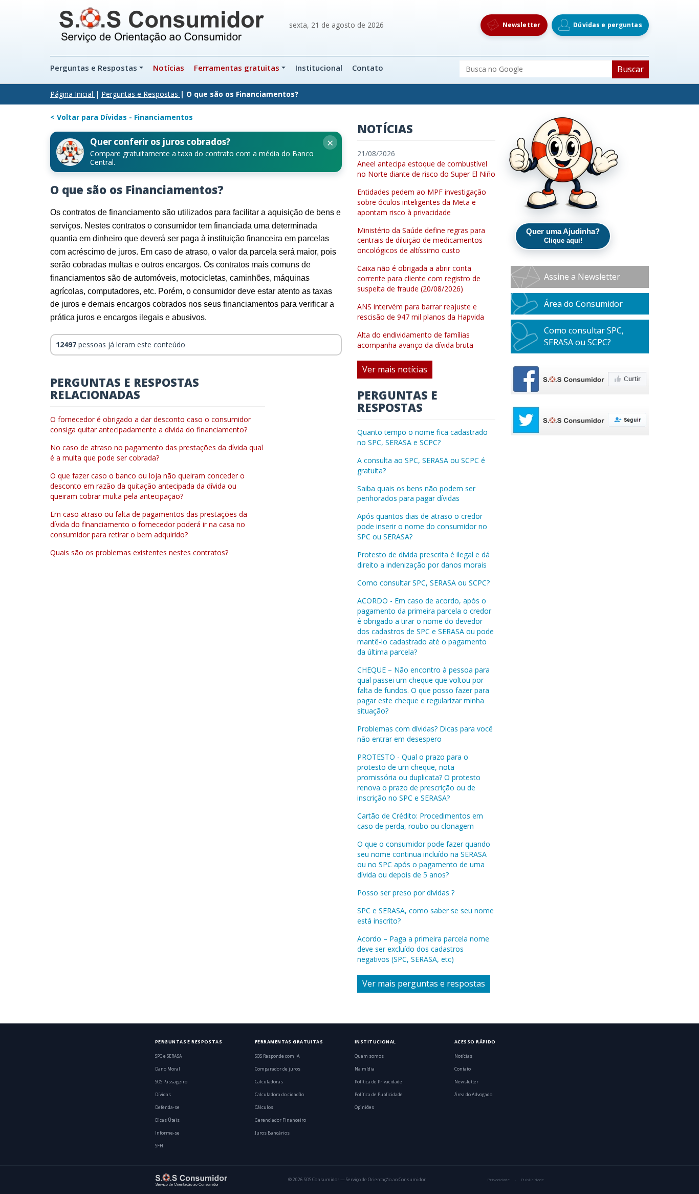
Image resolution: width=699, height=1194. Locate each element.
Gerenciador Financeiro (280, 1120)
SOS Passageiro (171, 1082)
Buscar (630, 69)
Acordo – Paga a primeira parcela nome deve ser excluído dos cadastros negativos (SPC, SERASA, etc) (423, 949)
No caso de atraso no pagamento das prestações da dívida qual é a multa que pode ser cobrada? (156, 453)
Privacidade (498, 1179)
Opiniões (364, 1107)
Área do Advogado (473, 1095)
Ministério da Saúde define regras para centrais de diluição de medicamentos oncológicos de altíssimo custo (421, 240)
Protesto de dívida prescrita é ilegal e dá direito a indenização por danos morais (423, 560)
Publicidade (532, 1179)
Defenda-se (167, 1107)
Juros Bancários (272, 1133)
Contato (367, 67)
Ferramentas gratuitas (236, 67)
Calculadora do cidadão (279, 1095)
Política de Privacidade (378, 1082)
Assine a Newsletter (582, 276)
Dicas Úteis (167, 1120)
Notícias (168, 67)
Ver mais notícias (394, 369)
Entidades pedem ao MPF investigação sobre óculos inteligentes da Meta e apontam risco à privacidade (421, 202)
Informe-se (167, 1133)
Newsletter (466, 1082)
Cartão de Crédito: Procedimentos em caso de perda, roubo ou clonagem (420, 821)
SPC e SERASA (168, 1056)
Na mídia (365, 1069)
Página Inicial (71, 94)
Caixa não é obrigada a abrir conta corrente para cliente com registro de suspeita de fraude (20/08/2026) (418, 278)
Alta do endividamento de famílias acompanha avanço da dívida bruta (415, 340)
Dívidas (163, 1095)
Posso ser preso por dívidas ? (405, 892)
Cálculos (264, 1107)
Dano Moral (167, 1069)
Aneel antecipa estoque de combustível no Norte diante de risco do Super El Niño (426, 169)
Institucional (318, 67)
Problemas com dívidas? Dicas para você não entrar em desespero (425, 734)
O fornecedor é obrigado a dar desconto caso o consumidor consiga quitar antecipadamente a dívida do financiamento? (150, 424)
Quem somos (369, 1056)
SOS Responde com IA (277, 1056)
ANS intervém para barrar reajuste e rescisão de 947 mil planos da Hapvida (420, 312)
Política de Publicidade (379, 1095)
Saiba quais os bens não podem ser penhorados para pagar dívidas (416, 494)
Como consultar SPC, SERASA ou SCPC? (423, 583)
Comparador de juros (277, 1069)
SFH (159, 1146)
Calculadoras (269, 1082)
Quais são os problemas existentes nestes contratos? (139, 552)
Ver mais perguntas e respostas (423, 983)
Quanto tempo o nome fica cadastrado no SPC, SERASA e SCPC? (422, 437)
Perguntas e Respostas (94, 67)
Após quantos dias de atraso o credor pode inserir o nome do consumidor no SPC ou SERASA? (422, 526)
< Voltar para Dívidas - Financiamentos (121, 117)
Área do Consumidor (583, 303)
